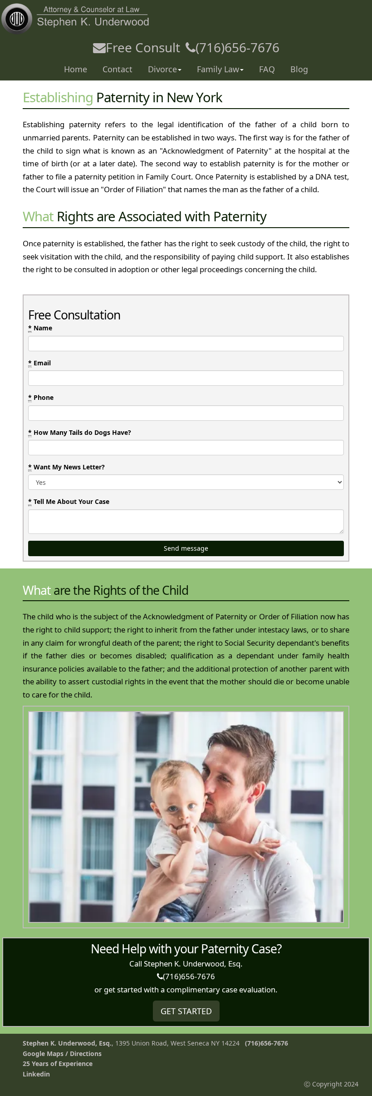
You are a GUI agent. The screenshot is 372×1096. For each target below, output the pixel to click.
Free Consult (143, 47)
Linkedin (36, 1074)
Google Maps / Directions (62, 1053)
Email (39, 363)
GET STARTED (186, 1011)
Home (75, 69)
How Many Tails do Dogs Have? (79, 432)
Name (40, 328)
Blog (299, 69)
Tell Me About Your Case (68, 501)
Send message (186, 548)
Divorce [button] (162, 69)
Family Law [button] (218, 69)
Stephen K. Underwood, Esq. (67, 1043)
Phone (41, 397)
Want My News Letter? (66, 467)
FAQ (267, 69)
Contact (117, 69)
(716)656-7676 (237, 47)
